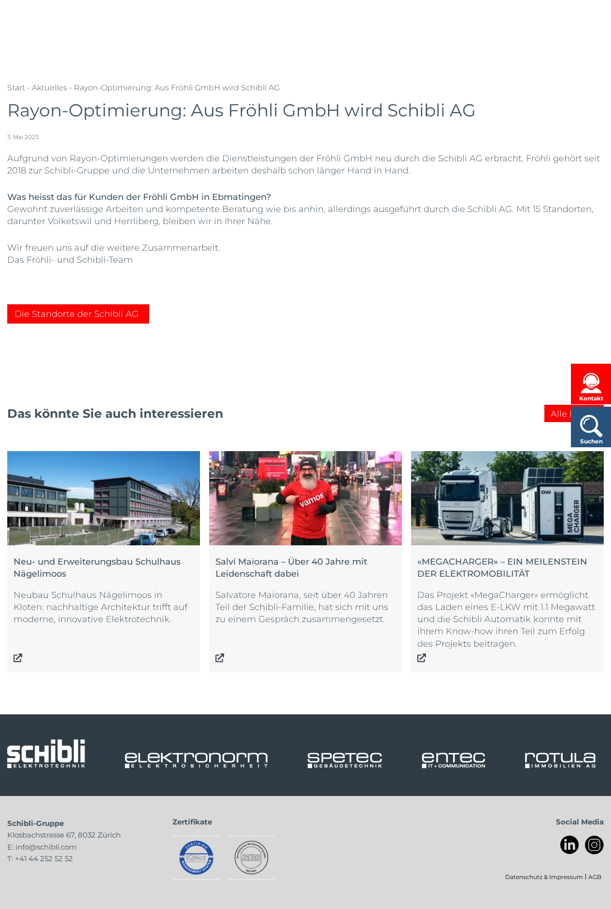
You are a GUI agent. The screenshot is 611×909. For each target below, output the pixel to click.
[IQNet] (196, 857)
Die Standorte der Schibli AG (76, 313)
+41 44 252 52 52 (44, 858)
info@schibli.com (46, 847)
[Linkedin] (569, 845)
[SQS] (251, 857)
